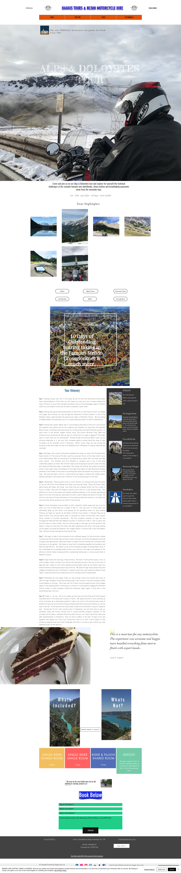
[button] (62, 291)
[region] (90, 346)
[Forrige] (11, 103)
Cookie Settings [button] (149, 869)
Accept (172, 869)
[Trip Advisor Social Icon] (95, 865)
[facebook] (104, 865)
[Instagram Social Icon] (81, 865)
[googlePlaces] (99, 865)
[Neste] (170, 103)
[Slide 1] (90, 175)
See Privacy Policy (60, 870)
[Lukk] (178, 869)
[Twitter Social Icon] (90, 865)
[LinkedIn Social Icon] (77, 865)
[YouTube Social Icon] (86, 865)
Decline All (161, 869)
